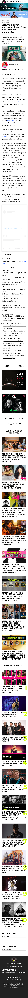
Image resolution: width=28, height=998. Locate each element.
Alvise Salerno (13, 64)
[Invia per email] (23, 69)
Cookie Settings (14, 985)
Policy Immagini (20, 984)
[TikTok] (20, 980)
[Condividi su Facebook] (13, 69)
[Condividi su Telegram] (18, 69)
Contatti (16, 983)
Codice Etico (21, 983)
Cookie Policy (13, 984)
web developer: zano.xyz (14, 987)
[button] (20, 69)
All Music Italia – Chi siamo (8, 983)
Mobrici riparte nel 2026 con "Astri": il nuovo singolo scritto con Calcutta (14, 318)
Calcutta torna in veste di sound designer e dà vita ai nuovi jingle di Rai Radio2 (14, 333)
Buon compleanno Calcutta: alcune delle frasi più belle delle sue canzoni (14, 326)
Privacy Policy (6, 984)
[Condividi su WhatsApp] (10, 69)
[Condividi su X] (15, 69)
